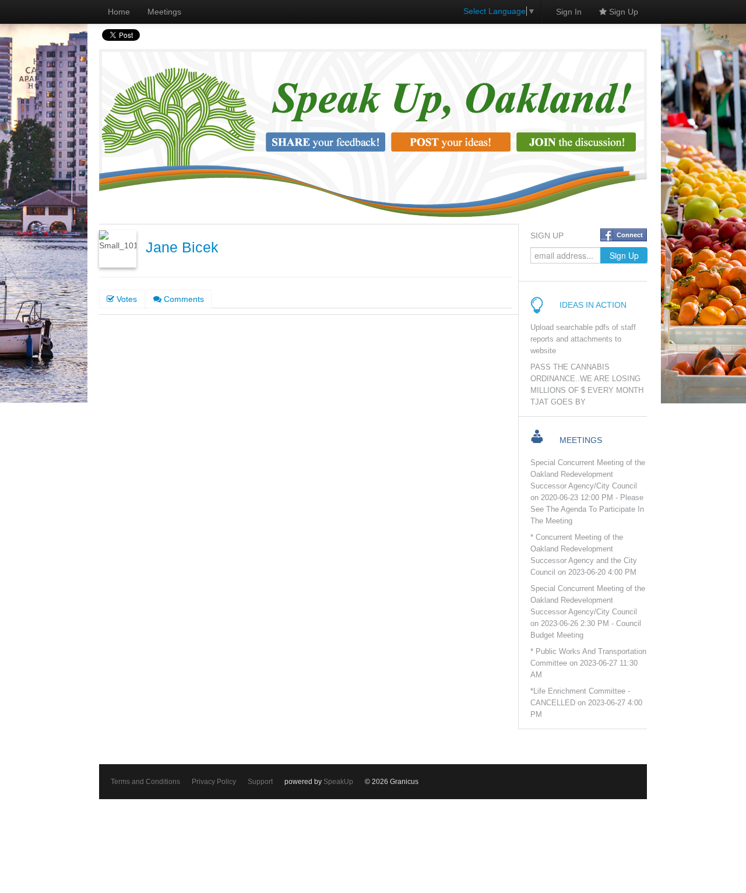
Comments (182, 299)
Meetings (164, 11)
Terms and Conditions (145, 782)
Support (260, 782)
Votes (125, 299)
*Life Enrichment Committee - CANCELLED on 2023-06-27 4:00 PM (586, 703)
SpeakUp (338, 782)
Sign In (569, 11)
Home (119, 11)
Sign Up (622, 11)
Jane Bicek (182, 247)
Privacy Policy (214, 782)
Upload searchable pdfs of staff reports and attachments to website (583, 339)
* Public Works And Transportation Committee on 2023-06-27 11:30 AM (588, 663)
